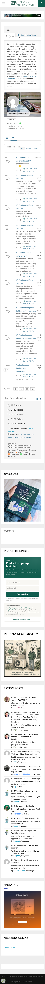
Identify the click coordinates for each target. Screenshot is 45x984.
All (22, 148)
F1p (15, 787)
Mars (16, 730)
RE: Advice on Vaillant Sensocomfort (25, 818)
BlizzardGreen (19, 871)
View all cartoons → (8, 678)
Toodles (17, 708)
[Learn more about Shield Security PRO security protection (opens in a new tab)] (3, 981)
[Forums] (7, 36)
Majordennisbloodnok (22, 774)
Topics (28, 148)
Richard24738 (10, 947)
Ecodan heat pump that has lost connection (23, 368)
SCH (15, 762)
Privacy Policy (15, 982)
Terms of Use (27, 982)
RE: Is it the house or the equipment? (25, 766)
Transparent (18, 814)
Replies (36, 148)
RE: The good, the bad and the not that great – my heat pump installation (24, 736)
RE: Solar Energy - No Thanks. (22, 806)
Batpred (17, 801)
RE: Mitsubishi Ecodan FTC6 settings (25, 779)
